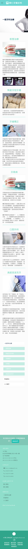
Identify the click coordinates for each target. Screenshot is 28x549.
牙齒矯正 (8, 358)
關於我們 (13, 543)
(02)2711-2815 (9, 471)
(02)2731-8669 (9, 476)
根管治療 (8, 348)
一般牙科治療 (8, 343)
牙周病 (8, 363)
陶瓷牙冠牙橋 (10, 353)
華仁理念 (6, 484)
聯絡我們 (14, 546)
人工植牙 (6, 384)
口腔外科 (8, 369)
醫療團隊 (6, 544)
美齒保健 (20, 544)
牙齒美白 (6, 379)
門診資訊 (13, 544)
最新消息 (6, 543)
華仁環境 (6, 487)
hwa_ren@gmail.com (11, 468)
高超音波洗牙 (10, 374)
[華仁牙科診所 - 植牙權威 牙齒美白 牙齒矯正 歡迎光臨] (14, 3)
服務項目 (20, 543)
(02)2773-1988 (9, 473)
